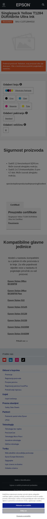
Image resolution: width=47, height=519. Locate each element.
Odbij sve (23, 511)
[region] (23, 505)
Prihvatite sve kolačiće (23, 505)
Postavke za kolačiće (23, 516)
